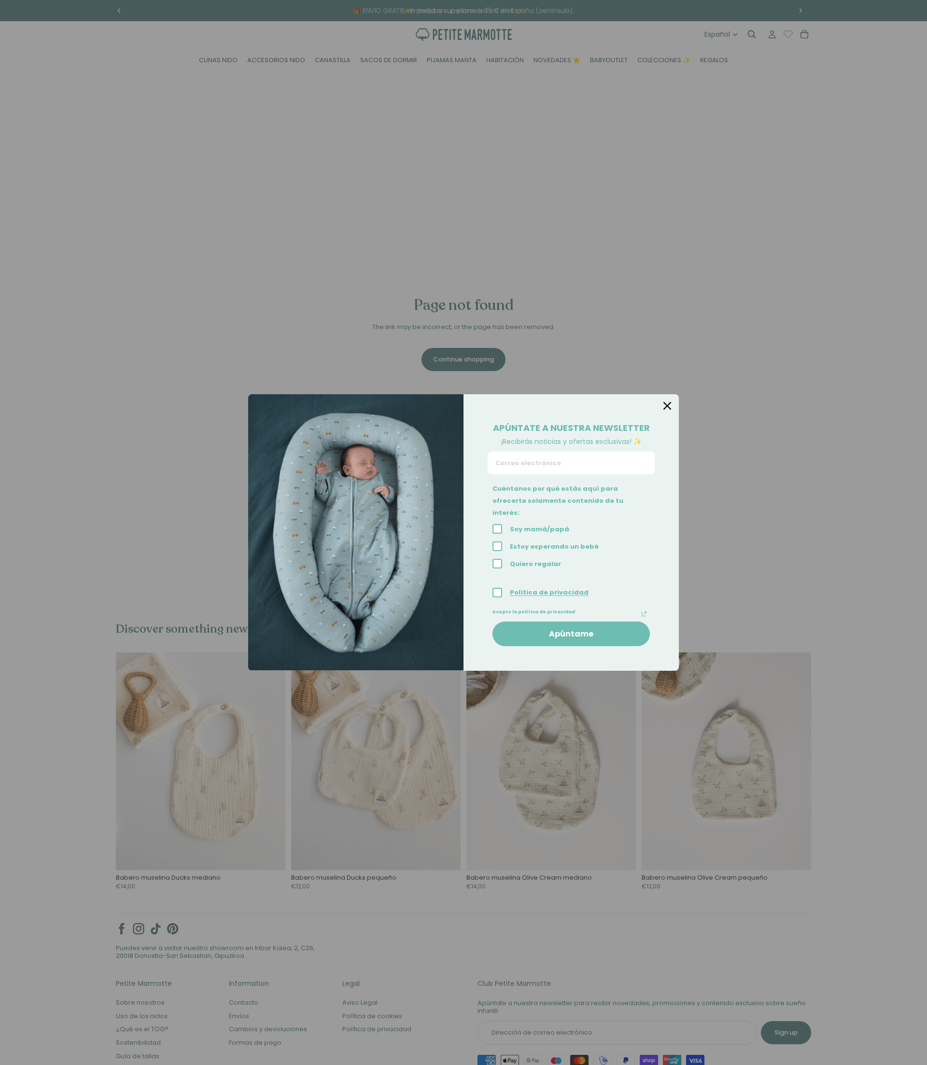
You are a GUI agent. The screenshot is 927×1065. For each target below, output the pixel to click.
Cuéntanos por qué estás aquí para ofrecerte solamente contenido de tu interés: (557, 500)
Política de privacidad (549, 592)
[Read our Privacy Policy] (644, 614)
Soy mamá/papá (539, 529)
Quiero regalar (535, 563)
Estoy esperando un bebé (554, 546)
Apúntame (571, 633)
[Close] (667, 405)
